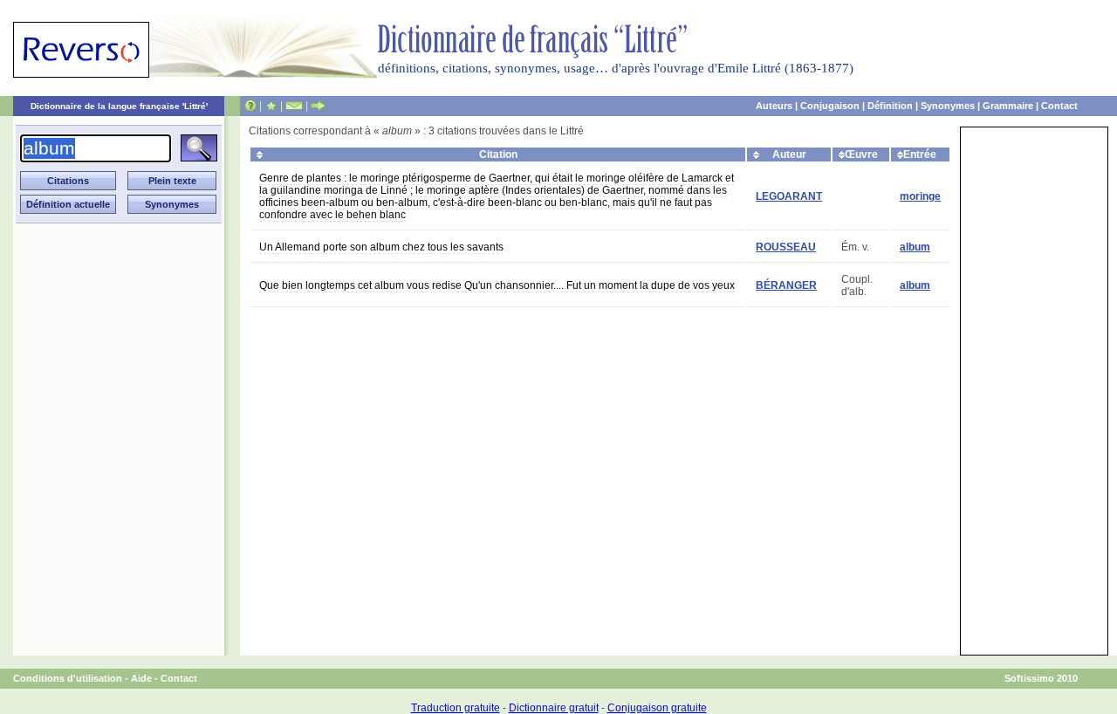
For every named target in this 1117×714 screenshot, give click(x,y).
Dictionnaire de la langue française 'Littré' (119, 106)
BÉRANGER (786, 285)
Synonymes (948, 105)
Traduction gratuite (455, 708)
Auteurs (774, 105)
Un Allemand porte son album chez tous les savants (381, 247)
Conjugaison (830, 105)
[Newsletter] (294, 106)
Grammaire (1008, 105)
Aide (141, 678)
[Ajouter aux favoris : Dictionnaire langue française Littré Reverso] (271, 106)
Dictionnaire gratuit (554, 708)
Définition (890, 105)
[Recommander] (318, 106)
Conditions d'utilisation (67, 678)
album (915, 247)
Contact (1059, 105)
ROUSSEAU (786, 247)
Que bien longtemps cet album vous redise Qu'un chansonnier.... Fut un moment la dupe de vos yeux (497, 285)
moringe (920, 196)
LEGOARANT (789, 196)
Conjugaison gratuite (657, 708)
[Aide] (250, 106)
